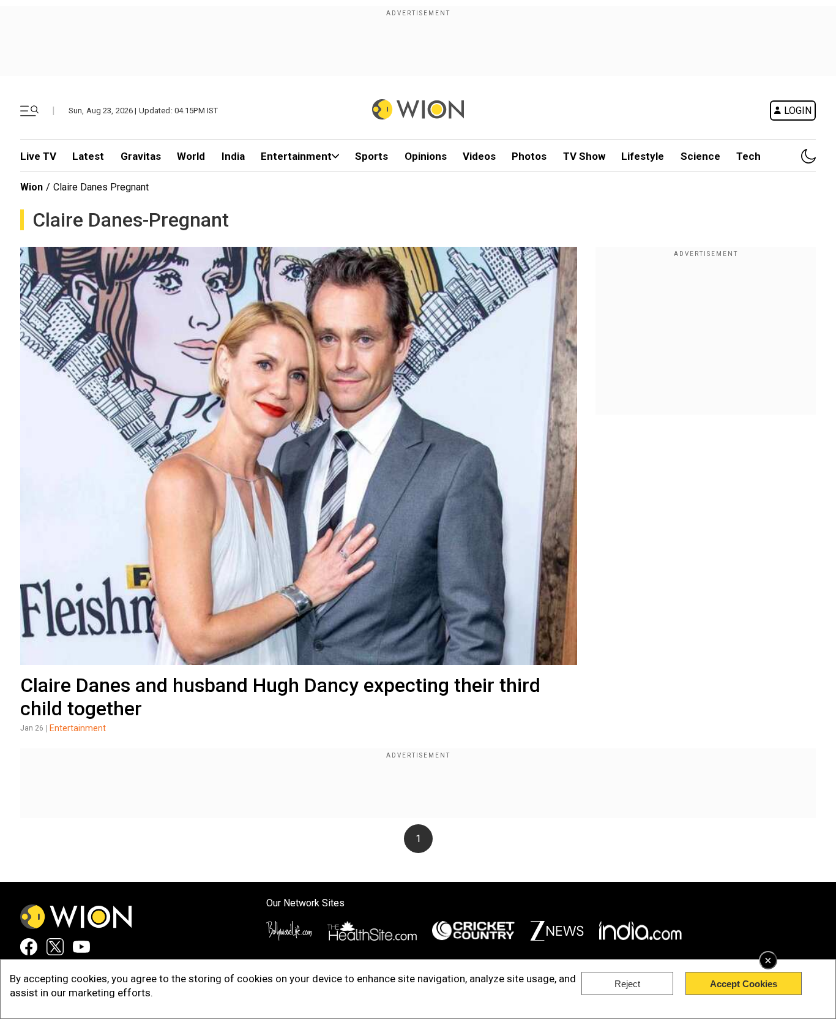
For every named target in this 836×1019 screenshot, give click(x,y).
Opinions (426, 156)
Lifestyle (642, 156)
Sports (371, 156)
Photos (529, 156)
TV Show (584, 156)
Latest (88, 156)
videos (479, 156)
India (233, 156)
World (191, 156)
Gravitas (141, 156)
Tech (748, 156)
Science (700, 156)
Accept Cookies (743, 984)
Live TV (38, 156)
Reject (627, 984)
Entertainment (296, 156)
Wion (31, 187)
